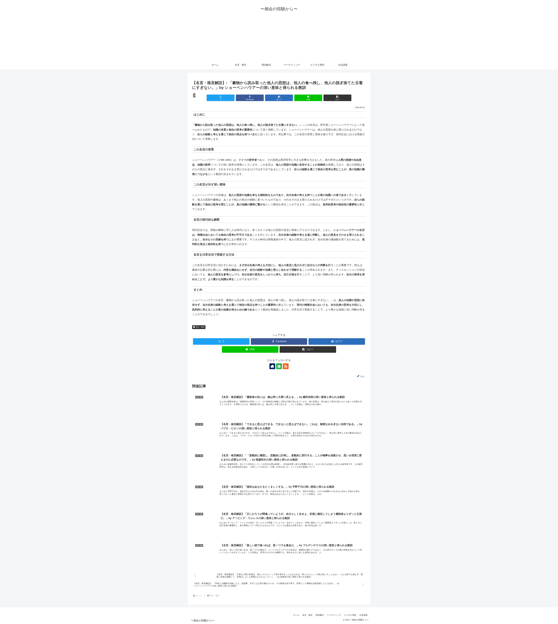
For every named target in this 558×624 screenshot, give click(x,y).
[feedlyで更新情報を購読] (279, 366)
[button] (337, 98)
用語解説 (320, 615)
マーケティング (334, 615)
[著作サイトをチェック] (272, 366)
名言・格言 (200, 327)
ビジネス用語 (350, 615)
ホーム (296, 615)
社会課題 (363, 615)
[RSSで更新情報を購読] (286, 366)
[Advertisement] (279, 38)
